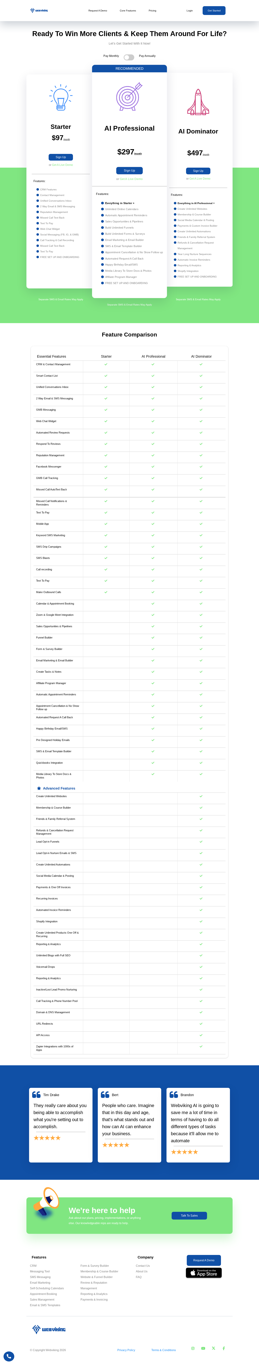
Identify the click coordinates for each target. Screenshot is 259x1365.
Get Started (214, 10)
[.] (9, 1356)
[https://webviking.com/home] (39, 10)
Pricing (152, 10)
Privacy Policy (126, 1350)
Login (190, 10)
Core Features (128, 10)
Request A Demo (97, 10)
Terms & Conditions (163, 1350)
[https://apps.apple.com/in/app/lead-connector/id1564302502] (204, 1273)
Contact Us (143, 1265)
